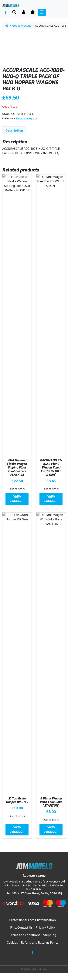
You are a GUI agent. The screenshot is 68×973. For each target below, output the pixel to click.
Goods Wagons (21, 25)
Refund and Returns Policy (39, 942)
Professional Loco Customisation (32, 920)
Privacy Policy (45, 927)
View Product (17, 499)
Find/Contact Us (21, 927)
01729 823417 (36, 876)
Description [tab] (14, 130)
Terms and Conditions (24, 935)
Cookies (12, 942)
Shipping (49, 935)
